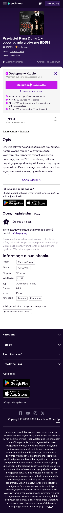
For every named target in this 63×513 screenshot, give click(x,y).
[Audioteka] (15, 3)
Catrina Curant (17, 51)
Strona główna (10, 131)
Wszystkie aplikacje (14, 402)
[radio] (31, 74)
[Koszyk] (40, 4)
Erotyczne (24, 131)
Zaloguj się (52, 3)
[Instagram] (35, 413)
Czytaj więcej (30, 179)
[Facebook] (20, 413)
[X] (43, 413)
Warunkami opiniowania (26, 249)
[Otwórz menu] (5, 4)
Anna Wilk (15, 55)
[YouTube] (28, 413)
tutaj (50, 506)
